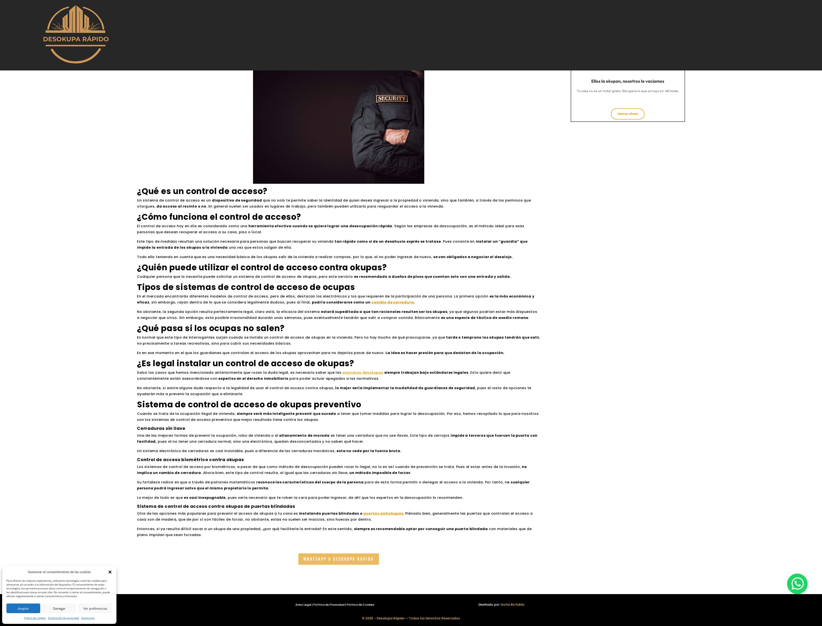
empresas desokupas (362, 372)
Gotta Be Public (512, 604)
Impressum (88, 618)
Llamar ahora (627, 114)
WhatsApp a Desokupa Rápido (338, 559)
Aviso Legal (303, 605)
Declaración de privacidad (63, 618)
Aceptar (23, 608)
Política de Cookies (360, 605)
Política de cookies (35, 618)
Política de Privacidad (328, 605)
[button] (110, 572)
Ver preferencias (95, 608)
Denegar (59, 608)
